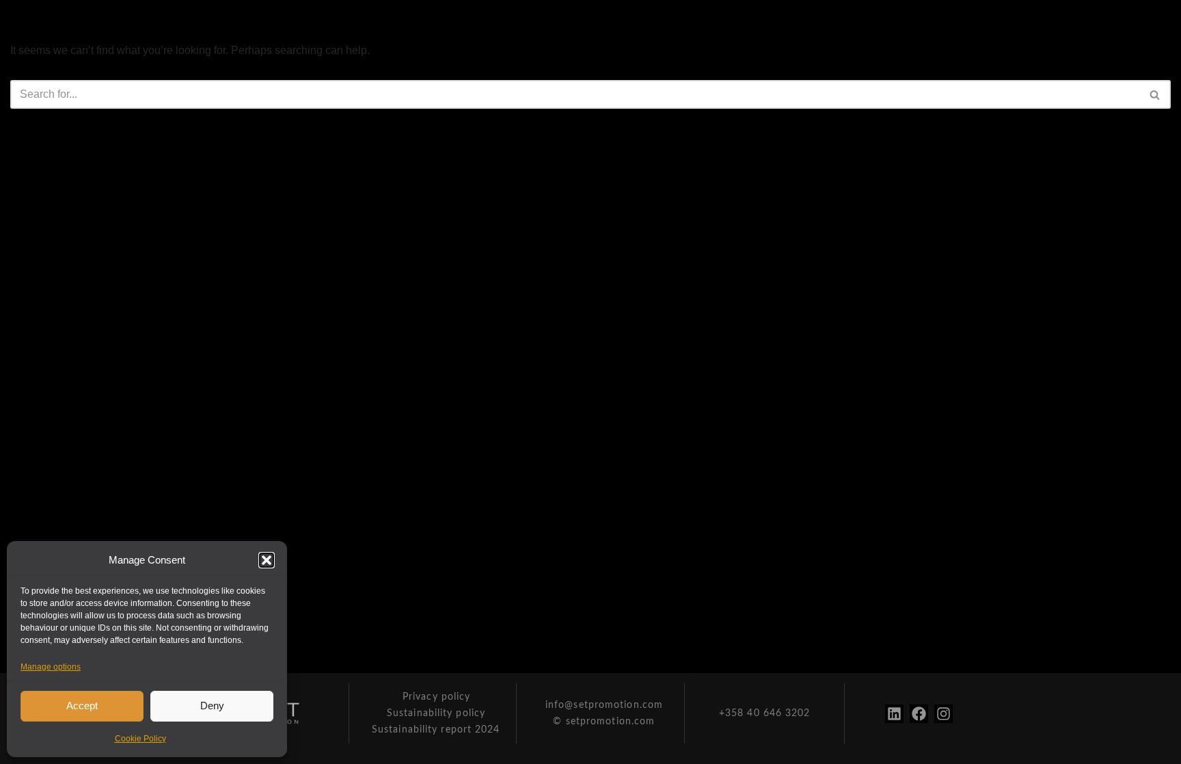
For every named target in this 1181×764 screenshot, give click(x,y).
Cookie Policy (140, 738)
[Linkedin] (894, 713)
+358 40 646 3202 (765, 713)
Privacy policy (436, 697)
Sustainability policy (436, 713)
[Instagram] (943, 713)
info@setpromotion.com (604, 705)
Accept (82, 705)
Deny (212, 705)
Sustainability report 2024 (436, 730)
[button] (266, 560)
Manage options (51, 667)
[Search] (1155, 94)
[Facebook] (919, 713)
